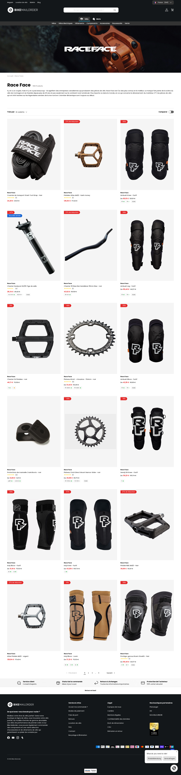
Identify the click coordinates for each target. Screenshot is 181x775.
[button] (172, 10)
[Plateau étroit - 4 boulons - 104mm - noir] (90, 338)
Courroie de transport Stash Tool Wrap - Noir (24, 195)
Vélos (54, 23)
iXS (151, 711)
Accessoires (105, 23)
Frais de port (73, 715)
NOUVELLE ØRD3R (156, 715)
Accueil (10, 76)
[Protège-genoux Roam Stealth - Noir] (147, 615)
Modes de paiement (76, 711)
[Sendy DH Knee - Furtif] (147, 431)
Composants (92, 23)
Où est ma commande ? (78, 707)
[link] (71, 673)
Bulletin (32, 2)
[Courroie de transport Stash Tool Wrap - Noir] (34, 154)
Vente (127, 23)
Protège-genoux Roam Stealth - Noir (134, 656)
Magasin (10, 2)
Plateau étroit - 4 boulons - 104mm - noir (80, 379)
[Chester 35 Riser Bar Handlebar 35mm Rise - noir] (90, 245)
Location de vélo (21, 2)
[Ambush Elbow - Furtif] (147, 338)
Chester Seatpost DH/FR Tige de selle (22, 286)
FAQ (70, 727)
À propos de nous (114, 707)
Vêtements (79, 23)
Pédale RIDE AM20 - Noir (129, 565)
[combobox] (91, 10)
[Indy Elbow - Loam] (90, 615)
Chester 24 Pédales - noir (17, 379)
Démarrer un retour (114, 731)
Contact (72, 731)
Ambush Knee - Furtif (128, 195)
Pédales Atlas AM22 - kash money (77, 195)
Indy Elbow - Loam (71, 656)
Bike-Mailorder (16, 759)
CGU (109, 727)
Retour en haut (90, 691)
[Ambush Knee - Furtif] (147, 154)
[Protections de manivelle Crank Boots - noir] (34, 431)
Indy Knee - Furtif (70, 565)
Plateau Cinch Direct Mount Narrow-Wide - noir (82, 472)
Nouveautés (117, 23)
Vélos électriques (65, 23)
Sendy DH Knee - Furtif (129, 472)
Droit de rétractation (115, 723)
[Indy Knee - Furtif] (90, 524)
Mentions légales (114, 715)
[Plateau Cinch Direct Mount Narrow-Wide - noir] (90, 431)
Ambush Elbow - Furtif (128, 379)
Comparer (163, 112)
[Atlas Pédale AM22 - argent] (34, 615)
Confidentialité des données (118, 719)
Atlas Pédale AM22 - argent (17, 656)
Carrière (110, 711)
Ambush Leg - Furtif (128, 286)
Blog (39, 2)
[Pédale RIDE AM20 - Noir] (147, 524)
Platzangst (154, 707)
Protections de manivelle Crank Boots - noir (24, 472)
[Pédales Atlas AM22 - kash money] (90, 154)
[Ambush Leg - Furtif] (147, 245)
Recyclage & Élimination (78, 735)
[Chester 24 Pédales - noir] (34, 338)
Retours (72, 719)
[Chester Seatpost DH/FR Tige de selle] (34, 245)
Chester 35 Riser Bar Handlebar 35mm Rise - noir (83, 286)
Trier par (11, 112)
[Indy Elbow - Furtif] (34, 524)
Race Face (19, 76)
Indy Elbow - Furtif (14, 565)
